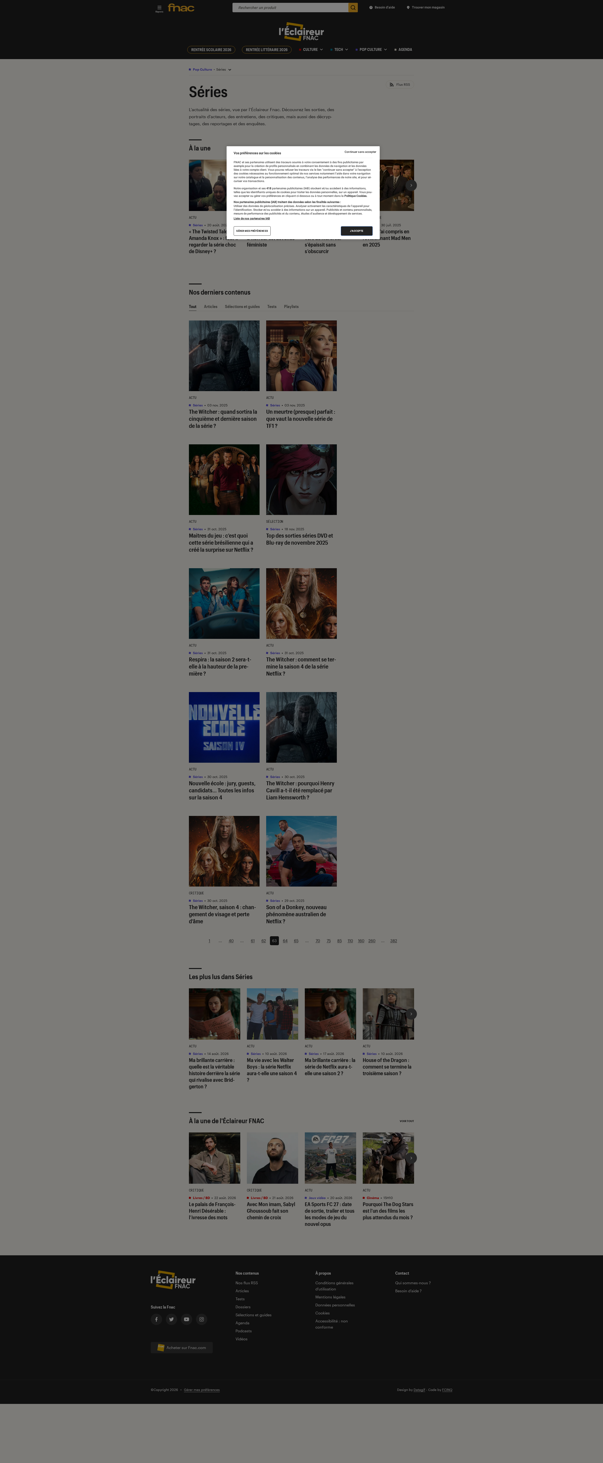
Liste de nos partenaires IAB (252, 218)
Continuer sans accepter (360, 152)
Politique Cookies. (355, 196)
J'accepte (356, 231)
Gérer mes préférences (252, 231)
